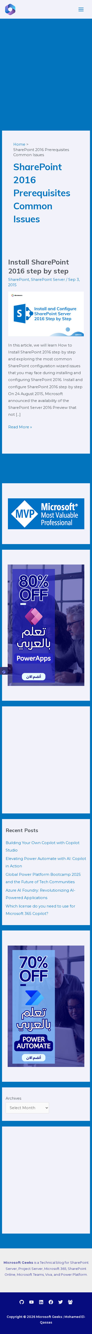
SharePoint (18, 279)
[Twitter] (60, 1302)
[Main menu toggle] (81, 9)
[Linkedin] (41, 1302)
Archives (13, 1098)
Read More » (20, 426)
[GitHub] (21, 1302)
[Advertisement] (46, 67)
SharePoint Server (48, 279)
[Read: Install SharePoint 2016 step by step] (46, 313)
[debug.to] (70, 1302)
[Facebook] (51, 1302)
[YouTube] (31, 1302)
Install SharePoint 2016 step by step (38, 266)
